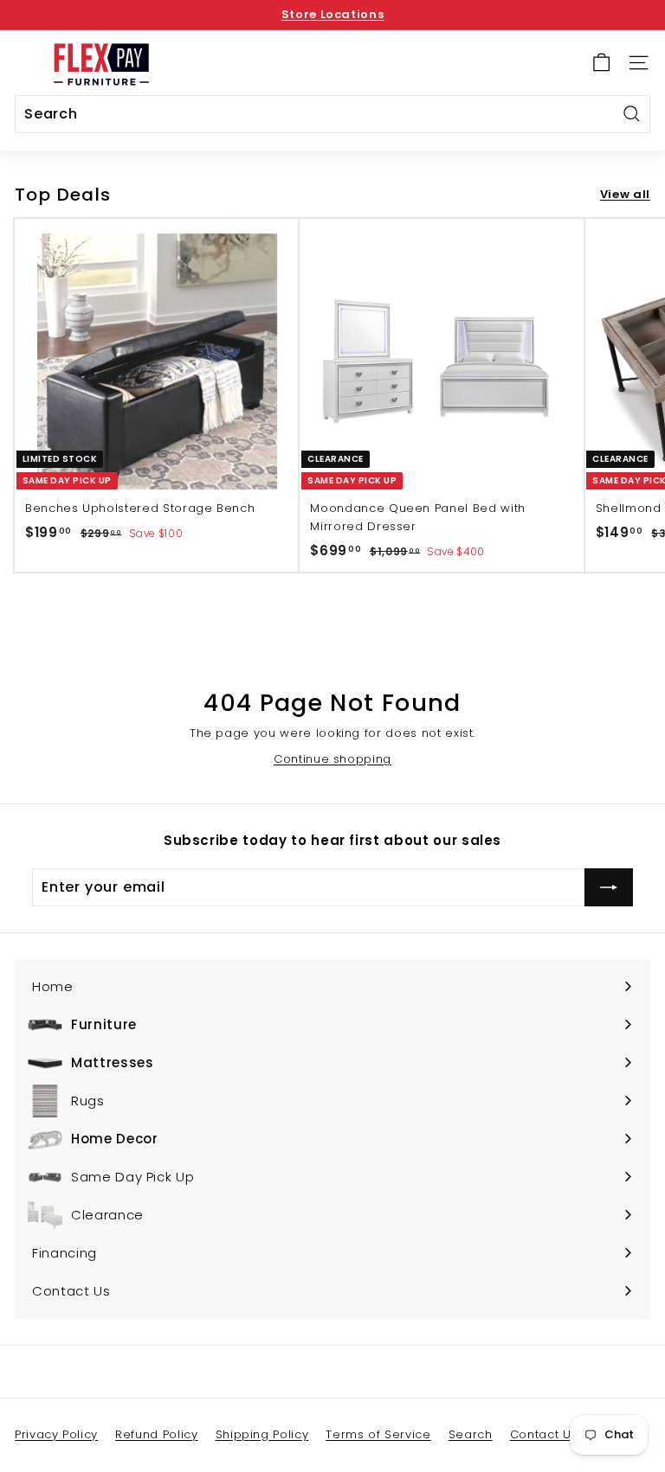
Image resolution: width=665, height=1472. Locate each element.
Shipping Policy (262, 1434)
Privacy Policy (56, 1434)
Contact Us (544, 1434)
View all (625, 194)
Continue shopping (332, 759)
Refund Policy (156, 1434)
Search (471, 1434)
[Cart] (601, 62)
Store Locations (332, 14)
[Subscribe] (608, 887)
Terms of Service (378, 1434)
